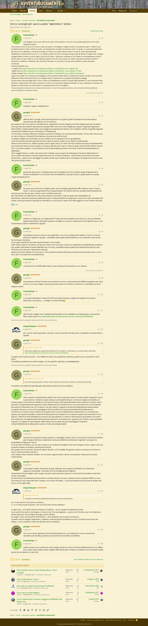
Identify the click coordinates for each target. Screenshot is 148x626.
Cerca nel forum (27, 14)
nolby (18, 581)
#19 (102, 530)
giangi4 (26, 112)
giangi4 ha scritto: (30, 495)
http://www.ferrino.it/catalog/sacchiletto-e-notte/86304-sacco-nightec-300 (50, 68)
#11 (102, 310)
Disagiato (19, 575)
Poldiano (19, 604)
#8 (102, 262)
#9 (102, 278)
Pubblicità (131, 620)
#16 (102, 434)
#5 (102, 185)
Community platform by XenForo (74, 624)
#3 (102, 116)
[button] (50, 11)
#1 (102, 38)
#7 (102, 231)
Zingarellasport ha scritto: (33, 379)
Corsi (41, 11)
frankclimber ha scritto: (32, 348)
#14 (102, 374)
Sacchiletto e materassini (43, 575)
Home (14, 11)
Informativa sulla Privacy (113, 620)
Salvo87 (19, 595)
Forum (32, 11)
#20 (102, 544)
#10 (102, 294)
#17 (102, 465)
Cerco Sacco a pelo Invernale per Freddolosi (35, 586)
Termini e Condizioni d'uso (95, 620)
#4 (102, 168)
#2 (102, 102)
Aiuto (124, 620)
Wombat (96, 572)
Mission (23, 11)
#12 (102, 329)
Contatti (82, 620)
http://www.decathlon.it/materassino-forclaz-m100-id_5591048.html (65, 316)
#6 (102, 215)
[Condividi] (99, 38)
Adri (18, 588)
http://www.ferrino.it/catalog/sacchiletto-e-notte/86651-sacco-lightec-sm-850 (52, 71)
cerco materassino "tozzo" (28, 579)
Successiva (25, 31)
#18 (102, 491)
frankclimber (16, 27)
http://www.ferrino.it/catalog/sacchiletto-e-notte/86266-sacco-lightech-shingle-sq (53, 73)
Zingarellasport (30, 326)
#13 (102, 343)
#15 (102, 394)
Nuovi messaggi (15, 14)
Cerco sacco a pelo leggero (28, 592)
